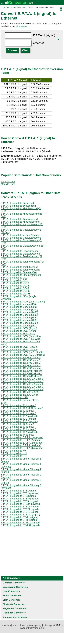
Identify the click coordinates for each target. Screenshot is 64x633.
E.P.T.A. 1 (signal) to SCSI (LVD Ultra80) (22, 352)
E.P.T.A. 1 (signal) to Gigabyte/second (20, 253)
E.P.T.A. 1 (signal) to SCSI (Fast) (18, 333)
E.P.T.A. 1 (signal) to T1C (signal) (18, 419)
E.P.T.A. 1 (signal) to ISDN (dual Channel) (23, 301)
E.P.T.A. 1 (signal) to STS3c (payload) (20, 504)
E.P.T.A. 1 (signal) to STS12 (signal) (20, 506)
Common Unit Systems (15, 617)
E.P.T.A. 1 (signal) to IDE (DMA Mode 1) (21, 373)
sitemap (47, 625)
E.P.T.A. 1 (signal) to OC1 (14, 277)
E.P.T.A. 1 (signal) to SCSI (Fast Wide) (21, 339)
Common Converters (14, 582)
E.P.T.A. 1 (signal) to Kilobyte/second (20, 222)
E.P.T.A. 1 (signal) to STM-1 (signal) (19, 517)
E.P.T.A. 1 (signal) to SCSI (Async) (19, 328)
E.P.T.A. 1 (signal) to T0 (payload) (18, 405)
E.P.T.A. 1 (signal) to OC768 (15, 293)
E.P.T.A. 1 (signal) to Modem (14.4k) (19, 317)
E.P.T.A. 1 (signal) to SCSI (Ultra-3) (19, 349)
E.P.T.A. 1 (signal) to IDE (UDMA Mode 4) (22, 389)
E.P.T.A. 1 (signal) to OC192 (15, 291)
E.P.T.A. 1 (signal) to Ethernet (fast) (19, 272)
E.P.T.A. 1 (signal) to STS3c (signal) (19, 501)
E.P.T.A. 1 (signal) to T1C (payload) (19, 421)
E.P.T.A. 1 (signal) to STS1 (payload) (20, 493)
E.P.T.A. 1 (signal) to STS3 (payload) (20, 498)
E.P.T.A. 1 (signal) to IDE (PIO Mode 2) (21, 363)
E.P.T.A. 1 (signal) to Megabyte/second (21, 237)
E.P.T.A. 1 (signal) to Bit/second (17, 203)
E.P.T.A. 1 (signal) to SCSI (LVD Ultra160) (23, 355)
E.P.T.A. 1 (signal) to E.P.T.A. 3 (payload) (22, 448)
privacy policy (34, 625)
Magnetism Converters (14, 608)
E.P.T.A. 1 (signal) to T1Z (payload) (19, 416)
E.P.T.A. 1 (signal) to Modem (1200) (19, 309)
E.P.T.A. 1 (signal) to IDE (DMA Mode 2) (21, 376)
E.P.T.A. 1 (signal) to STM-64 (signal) (20, 525)
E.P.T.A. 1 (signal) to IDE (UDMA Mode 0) (22, 379)
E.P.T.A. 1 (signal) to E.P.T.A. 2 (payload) (22, 442)
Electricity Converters (14, 604)
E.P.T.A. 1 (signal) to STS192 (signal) (20, 514)
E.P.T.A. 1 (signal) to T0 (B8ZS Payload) (22, 408)
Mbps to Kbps (8, 184)
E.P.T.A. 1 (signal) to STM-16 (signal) (20, 522)
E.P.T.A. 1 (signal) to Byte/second (18, 206)
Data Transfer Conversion (16, 7)
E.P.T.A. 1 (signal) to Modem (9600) (19, 315)
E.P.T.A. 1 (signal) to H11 (14, 453)
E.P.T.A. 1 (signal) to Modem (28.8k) (19, 320)
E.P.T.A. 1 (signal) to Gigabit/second (20, 251)
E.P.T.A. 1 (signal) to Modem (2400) (19, 312)
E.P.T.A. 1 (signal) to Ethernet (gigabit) (21, 275)
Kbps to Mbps (8, 181)
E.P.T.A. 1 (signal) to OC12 (15, 283)
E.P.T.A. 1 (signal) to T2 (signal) (17, 424)
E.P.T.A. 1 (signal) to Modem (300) (19, 307)
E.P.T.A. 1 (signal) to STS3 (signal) (19, 496)
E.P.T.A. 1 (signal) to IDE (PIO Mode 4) (21, 368)
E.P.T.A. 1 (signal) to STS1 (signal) (19, 490)
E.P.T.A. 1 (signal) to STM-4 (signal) (19, 520)
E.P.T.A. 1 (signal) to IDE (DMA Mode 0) (21, 371)
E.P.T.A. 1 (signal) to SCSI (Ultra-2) (19, 347)
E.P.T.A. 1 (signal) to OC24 (15, 285)
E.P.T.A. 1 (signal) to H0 (13, 450)
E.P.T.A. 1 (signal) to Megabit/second (20, 235)
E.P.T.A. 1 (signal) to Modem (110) (18, 304)
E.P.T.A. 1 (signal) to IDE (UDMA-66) (20, 395)
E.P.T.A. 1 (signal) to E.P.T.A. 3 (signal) (21, 445)
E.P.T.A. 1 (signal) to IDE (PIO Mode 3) (21, 365)
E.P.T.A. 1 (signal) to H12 (14, 456)
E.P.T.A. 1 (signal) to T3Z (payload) (19, 432)
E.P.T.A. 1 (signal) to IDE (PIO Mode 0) (21, 357)
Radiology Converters (14, 612)
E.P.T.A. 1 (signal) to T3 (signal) (17, 427)
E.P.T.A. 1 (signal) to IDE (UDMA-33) (20, 392)
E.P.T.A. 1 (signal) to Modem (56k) (18, 325)
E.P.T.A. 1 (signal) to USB (14, 397)
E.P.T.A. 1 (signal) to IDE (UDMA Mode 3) (22, 387)
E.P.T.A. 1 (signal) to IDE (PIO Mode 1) (21, 360)
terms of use (19, 625)
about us (6, 625)
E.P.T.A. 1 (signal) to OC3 (14, 280)
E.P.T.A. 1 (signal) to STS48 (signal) (20, 512)
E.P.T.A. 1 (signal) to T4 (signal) (17, 434)
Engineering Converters (15, 587)
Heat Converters (11, 591)
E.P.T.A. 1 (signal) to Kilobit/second (19, 219)
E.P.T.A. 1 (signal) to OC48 (15, 288)
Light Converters (11, 600)
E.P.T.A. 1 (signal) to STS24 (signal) (20, 509)
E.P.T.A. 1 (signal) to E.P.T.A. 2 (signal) (21, 440)
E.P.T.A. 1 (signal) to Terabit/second (19, 267)
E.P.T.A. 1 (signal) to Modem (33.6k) (19, 323)
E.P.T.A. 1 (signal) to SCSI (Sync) (18, 331)
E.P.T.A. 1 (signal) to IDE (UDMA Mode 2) (22, 384)
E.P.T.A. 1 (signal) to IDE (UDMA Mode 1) (22, 381)
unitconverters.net (35, 628)
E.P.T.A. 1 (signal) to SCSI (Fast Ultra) (21, 336)
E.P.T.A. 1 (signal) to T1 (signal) (17, 411)
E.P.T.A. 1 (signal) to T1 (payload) (18, 413)
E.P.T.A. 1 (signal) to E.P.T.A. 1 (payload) (22, 437)
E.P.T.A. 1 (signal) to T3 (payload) (18, 429)
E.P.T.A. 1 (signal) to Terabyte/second (20, 269)
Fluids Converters (12, 595)
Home (3, 7)
